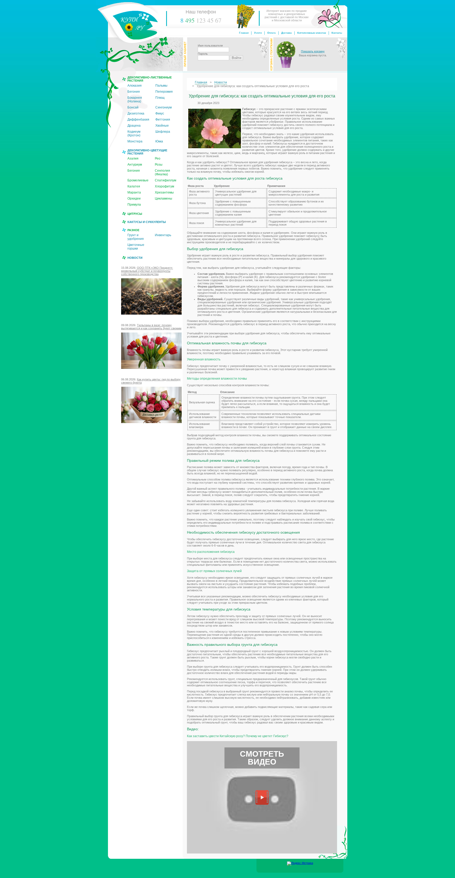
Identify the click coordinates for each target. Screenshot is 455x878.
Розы (158, 164)
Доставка (286, 32)
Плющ (160, 98)
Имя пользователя (210, 45)
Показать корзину (313, 51)
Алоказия (134, 85)
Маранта (134, 192)
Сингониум (163, 107)
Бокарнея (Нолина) (134, 99)
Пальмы (161, 85)
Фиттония (162, 119)
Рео (157, 158)
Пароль (203, 53)
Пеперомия (164, 91)
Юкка (159, 141)
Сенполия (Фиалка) (162, 172)
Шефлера (162, 131)
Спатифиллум (165, 180)
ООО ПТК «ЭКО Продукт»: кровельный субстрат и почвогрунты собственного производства (147, 271)
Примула (134, 204)
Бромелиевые (138, 180)
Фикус (159, 113)
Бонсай (133, 107)
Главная (244, 32)
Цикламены (163, 198)
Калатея (133, 186)
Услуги (258, 32)
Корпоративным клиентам (311, 32)
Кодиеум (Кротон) (133, 133)
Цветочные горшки (135, 246)
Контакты (337, 32)
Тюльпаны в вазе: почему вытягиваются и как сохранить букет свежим (151, 327)
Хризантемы (164, 192)
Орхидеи (134, 198)
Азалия (133, 158)
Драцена (134, 125)
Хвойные (162, 125)
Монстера (134, 141)
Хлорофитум (164, 186)
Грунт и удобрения (135, 237)
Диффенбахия (138, 119)
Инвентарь (163, 235)
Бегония (133, 91)
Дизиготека (135, 113)
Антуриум (134, 164)
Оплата (271, 32)
